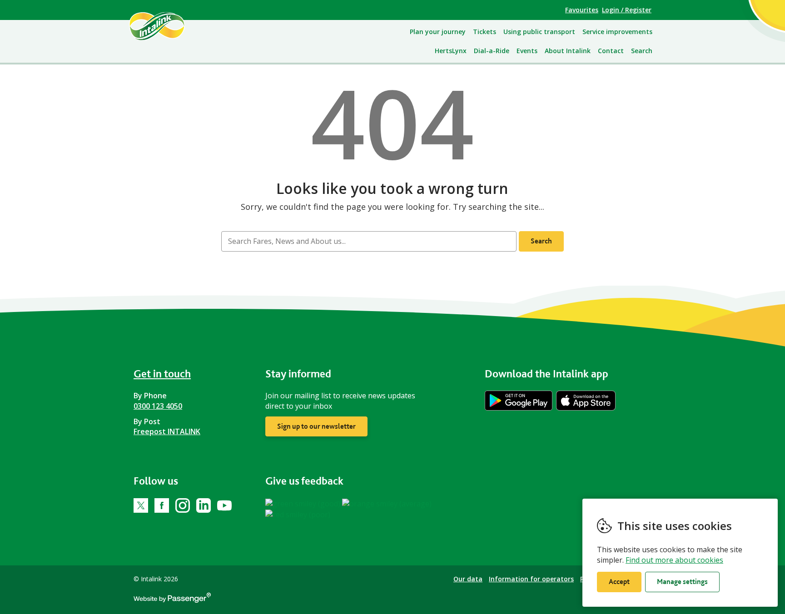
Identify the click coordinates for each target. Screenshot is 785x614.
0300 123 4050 (158, 406)
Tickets (484, 31)
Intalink (167, 26)
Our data (467, 578)
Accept (619, 581)
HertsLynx (451, 50)
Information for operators (531, 578)
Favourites (581, 9)
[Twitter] (141, 505)
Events (527, 50)
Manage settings (682, 581)
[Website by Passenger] (172, 600)
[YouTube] (224, 505)
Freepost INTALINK (167, 431)
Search (641, 50)
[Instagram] (182, 505)
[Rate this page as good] (303, 503)
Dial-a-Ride (491, 50)
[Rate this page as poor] (297, 514)
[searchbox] (368, 241)
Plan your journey (438, 31)
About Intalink (568, 50)
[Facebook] (161, 505)
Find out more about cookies (674, 560)
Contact (611, 50)
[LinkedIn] (203, 505)
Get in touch (162, 373)
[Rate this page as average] (387, 503)
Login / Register (626, 9)
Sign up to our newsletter (316, 426)
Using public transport (539, 31)
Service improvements (617, 31)
